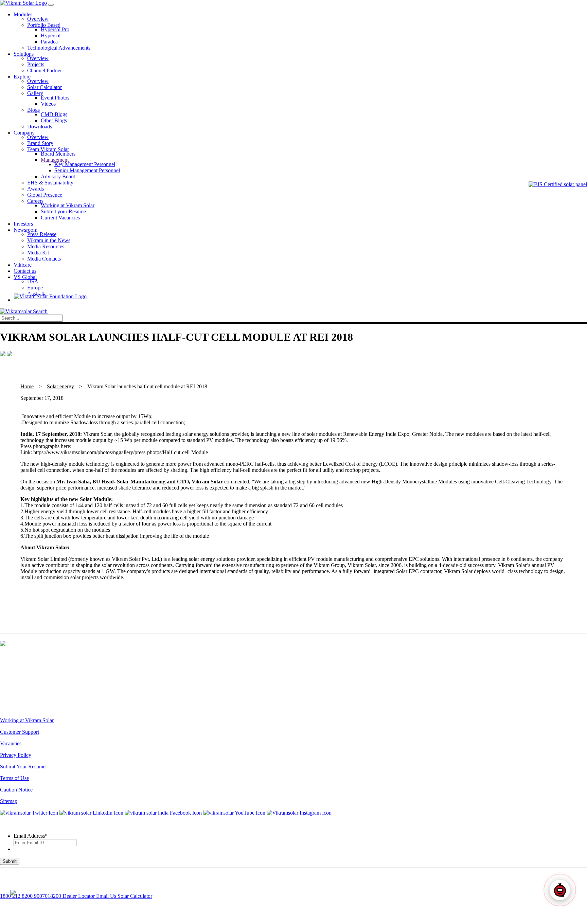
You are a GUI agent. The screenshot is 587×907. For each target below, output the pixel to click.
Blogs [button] (33, 110)
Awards (35, 189)
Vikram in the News (48, 240)
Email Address (31, 836)
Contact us (25, 271)
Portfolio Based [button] (43, 25)
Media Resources (45, 246)
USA (32, 281)
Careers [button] (35, 201)
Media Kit (38, 252)
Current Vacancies (60, 217)
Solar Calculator (44, 87)
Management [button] (55, 160)
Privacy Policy (15, 755)
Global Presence (44, 195)
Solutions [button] (24, 54)
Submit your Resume (63, 211)
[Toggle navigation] (51, 5)
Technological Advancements (58, 48)
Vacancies (10, 743)
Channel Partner (44, 70)
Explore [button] (22, 76)
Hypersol (50, 35)
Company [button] (24, 133)
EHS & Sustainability (50, 182)
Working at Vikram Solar (67, 205)
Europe (35, 287)
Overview (38, 19)
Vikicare (23, 265)
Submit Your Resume (23, 766)
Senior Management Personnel (87, 170)
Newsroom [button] (25, 230)
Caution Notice (16, 790)
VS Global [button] (25, 277)
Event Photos (55, 98)
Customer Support (19, 732)
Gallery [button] (35, 93)
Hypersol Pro (55, 29)
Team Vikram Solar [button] (48, 149)
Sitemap (8, 801)
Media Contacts (44, 259)
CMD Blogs (54, 114)
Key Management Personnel (84, 164)
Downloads (39, 126)
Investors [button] (23, 224)
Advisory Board (58, 176)
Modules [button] (23, 14)
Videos (48, 104)
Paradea (49, 42)
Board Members (58, 154)
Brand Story (40, 143)
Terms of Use (14, 778)
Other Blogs (54, 120)
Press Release (41, 234)
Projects (35, 64)
